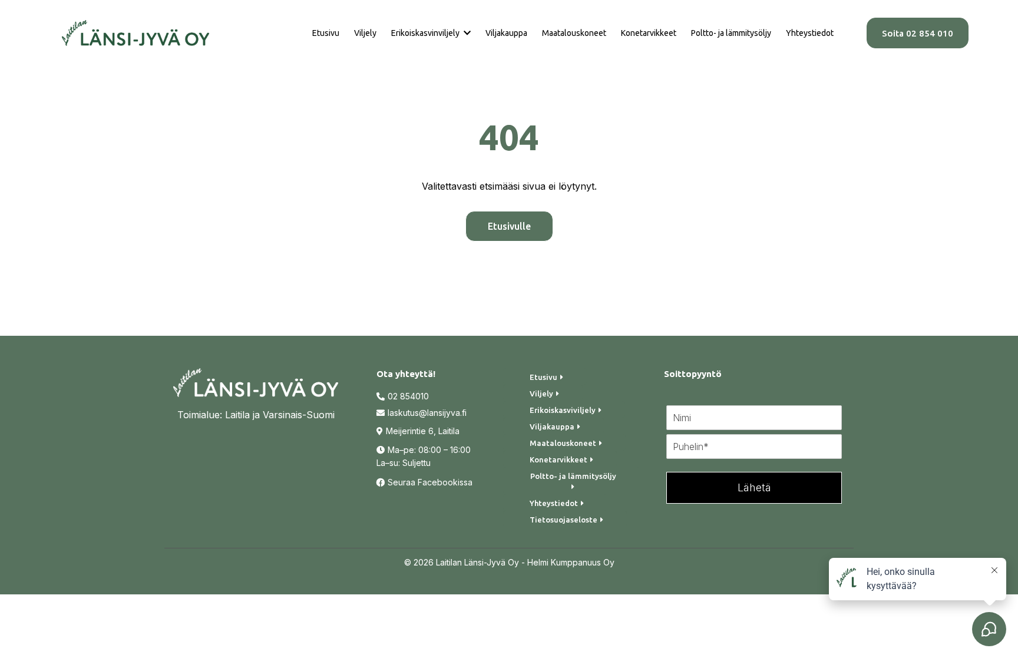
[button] (466, 33)
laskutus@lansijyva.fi (427, 413)
